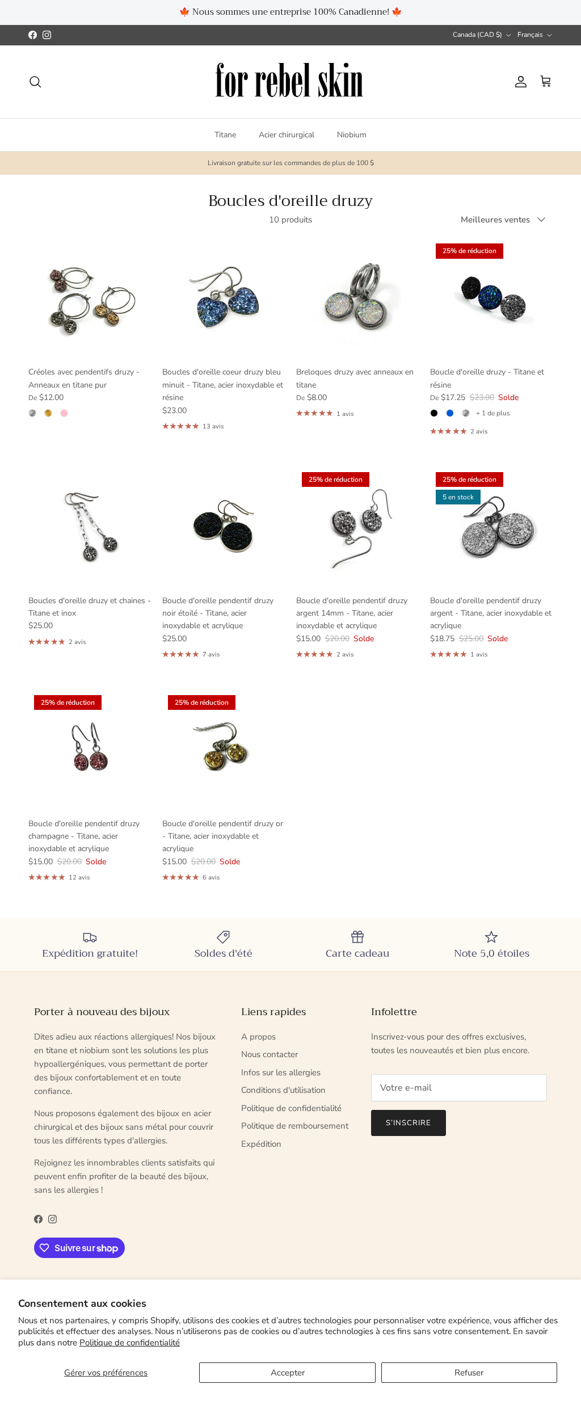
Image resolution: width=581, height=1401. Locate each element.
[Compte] (519, 82)
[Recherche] (35, 82)
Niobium (352, 134)
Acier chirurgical (286, 134)
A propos (258, 1036)
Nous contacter (269, 1054)
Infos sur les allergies (281, 1072)
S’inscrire (408, 1123)
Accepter (288, 1372)
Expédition (261, 1144)
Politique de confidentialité (129, 1342)
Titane (225, 134)
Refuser (468, 1372)
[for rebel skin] (291, 82)
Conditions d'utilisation (283, 1090)
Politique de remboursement (294, 1125)
